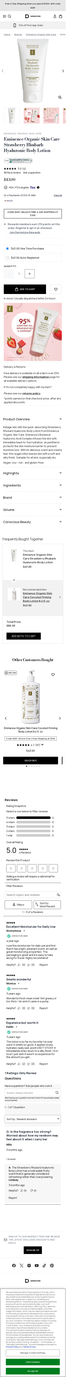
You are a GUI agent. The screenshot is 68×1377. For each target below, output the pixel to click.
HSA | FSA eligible (19, 187)
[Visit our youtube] (36, 1265)
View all (58, 195)
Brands (18, 34)
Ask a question (32, 172)
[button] (33, 161)
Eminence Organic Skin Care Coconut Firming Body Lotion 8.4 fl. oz (30, 729)
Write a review (12, 172)
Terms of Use (29, 1346)
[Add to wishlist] (56, 289)
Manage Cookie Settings (33, 1352)
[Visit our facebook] (14, 1265)
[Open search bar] (9, 16)
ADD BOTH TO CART (24, 636)
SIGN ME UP (32, 1250)
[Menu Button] (3, 16)
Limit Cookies (33, 1362)
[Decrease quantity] (9, 273)
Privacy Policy (12, 1346)
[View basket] (60, 16)
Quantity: (10, 266)
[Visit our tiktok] (44, 1265)
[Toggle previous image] (2, 70)
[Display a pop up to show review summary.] (43, 745)
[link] (54, 16)
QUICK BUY (31, 760)
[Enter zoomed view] (60, 97)
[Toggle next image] (63, 70)
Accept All (33, 1371)
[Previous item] (5, 718)
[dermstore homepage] (32, 16)
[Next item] (59, 718)
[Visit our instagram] (29, 1265)
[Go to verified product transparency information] (18, 160)
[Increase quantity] (29, 273)
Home (7, 34)
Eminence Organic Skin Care (41, 34)
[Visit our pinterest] (52, 1265)
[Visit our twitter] (21, 1265)
